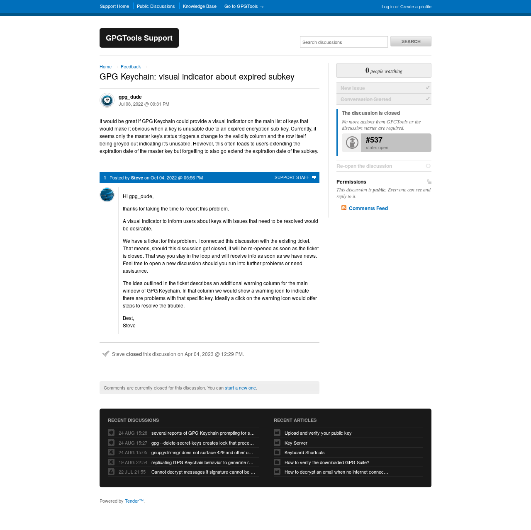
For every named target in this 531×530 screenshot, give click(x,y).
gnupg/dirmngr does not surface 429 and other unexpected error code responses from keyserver (203, 452)
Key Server (296, 442)
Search (411, 41)
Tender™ (134, 500)
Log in (388, 6)
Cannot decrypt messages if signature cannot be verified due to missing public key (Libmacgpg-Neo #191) (203, 471)
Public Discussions (156, 5)
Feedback (131, 66)
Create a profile (415, 6)
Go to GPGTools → (244, 5)
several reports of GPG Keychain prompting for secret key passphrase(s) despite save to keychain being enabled (203, 432)
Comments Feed (368, 208)
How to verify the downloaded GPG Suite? (327, 462)
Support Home (114, 5)
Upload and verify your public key (318, 432)
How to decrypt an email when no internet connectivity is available (336, 471)
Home (106, 66)
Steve (137, 177)
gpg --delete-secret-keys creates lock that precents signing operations (203, 442)
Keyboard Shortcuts (305, 452)
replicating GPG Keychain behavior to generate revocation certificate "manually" (203, 462)
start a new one (240, 387)
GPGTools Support (139, 37)
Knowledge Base (200, 5)
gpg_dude (130, 96)
